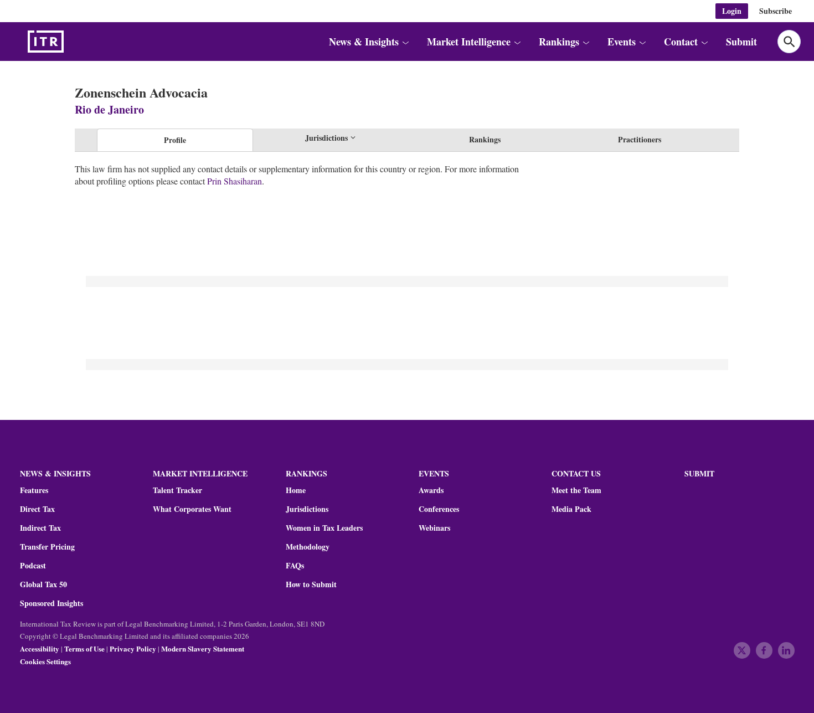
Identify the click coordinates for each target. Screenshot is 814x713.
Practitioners (639, 139)
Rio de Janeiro (109, 109)
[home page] (72, 41)
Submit (741, 41)
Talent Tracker (177, 490)
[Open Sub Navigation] (405, 41)
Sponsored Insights (51, 603)
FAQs (295, 566)
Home (296, 490)
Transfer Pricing (47, 547)
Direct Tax (37, 509)
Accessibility (39, 648)
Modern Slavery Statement (202, 648)
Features (34, 490)
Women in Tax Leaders (324, 528)
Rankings (485, 139)
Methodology (307, 547)
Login (731, 11)
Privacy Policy (133, 648)
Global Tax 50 (43, 584)
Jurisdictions (307, 509)
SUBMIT (699, 473)
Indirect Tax (40, 528)
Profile (175, 140)
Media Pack (571, 509)
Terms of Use (84, 648)
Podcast (33, 566)
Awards (431, 490)
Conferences (439, 509)
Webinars (434, 528)
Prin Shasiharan (234, 181)
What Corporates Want (192, 509)
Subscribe (775, 11)
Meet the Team (576, 490)
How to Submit (311, 584)
